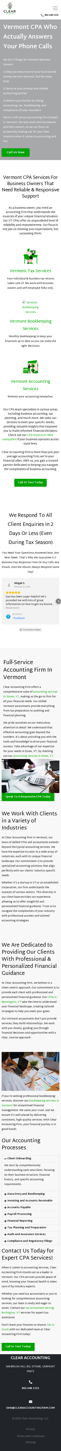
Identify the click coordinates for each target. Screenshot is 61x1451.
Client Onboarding (19, 1158)
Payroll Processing (19, 1214)
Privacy (30, 1429)
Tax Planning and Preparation (26, 1227)
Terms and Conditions (30, 1436)
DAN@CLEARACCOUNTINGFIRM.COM (30, 1408)
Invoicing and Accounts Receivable (30, 1200)
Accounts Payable (19, 1207)
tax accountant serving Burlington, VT (28, 1310)
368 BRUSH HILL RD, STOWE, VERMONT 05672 (30, 1369)
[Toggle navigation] (55, 8)
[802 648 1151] (30, 1382)
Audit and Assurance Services (26, 1234)
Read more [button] (12, 608)
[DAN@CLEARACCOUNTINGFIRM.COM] (30, 1401)
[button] (2, 601)
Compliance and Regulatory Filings (29, 1241)
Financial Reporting (20, 1221)
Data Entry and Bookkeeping (26, 1194)
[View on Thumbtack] (9, 585)
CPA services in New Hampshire (27, 437)
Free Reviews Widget (32, 630)
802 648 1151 (52, 15)
